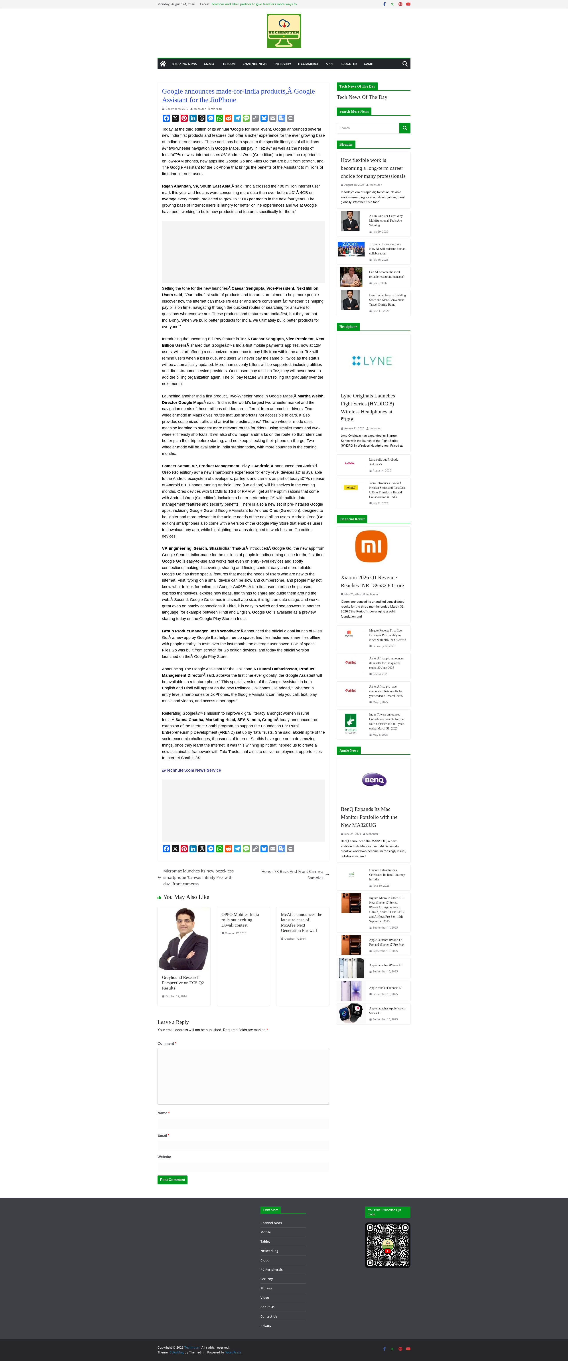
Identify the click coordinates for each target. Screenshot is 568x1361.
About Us (267, 1307)
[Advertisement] (243, 252)
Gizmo (209, 64)
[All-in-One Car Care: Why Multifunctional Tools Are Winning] (351, 223)
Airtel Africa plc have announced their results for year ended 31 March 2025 (386, 691)
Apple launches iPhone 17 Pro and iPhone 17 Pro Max (386, 942)
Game (368, 64)
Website (164, 1157)
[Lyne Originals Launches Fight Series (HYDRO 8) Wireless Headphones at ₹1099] (373, 361)
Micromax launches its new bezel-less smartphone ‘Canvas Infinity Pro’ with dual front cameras (198, 877)
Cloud (264, 1260)
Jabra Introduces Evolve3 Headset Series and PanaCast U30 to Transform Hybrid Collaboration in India (387, 490)
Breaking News (184, 64)
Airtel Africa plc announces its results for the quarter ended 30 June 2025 (386, 663)
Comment (167, 1043)
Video (264, 1297)
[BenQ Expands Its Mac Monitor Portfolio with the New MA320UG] (373, 779)
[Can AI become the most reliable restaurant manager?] (351, 277)
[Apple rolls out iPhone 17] (351, 991)
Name (164, 1113)
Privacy (265, 1326)
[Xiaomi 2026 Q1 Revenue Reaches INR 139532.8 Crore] (373, 548)
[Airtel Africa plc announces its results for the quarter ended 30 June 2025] (351, 666)
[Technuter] (163, 64)
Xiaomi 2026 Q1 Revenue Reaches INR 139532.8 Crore (372, 581)
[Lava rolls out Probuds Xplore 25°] (351, 465)
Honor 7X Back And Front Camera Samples (292, 874)
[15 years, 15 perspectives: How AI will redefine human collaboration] (351, 251)
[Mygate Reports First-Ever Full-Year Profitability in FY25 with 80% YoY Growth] (351, 638)
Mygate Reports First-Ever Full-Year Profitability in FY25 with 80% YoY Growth (387, 635)
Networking (269, 1251)
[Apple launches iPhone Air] (351, 968)
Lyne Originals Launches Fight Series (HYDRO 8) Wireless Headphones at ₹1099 (368, 407)
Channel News (255, 64)
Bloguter (349, 64)
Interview (282, 64)
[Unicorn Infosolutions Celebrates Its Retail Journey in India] (351, 877)
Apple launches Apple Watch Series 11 (387, 1011)
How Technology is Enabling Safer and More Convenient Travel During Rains (387, 300)
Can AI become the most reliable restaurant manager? (386, 274)
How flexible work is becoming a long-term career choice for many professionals (373, 168)
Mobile (265, 1232)
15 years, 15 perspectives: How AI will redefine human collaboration (387, 248)
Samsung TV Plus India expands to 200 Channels (247, 4)
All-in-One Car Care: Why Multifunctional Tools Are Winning (386, 220)
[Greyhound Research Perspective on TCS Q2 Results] (184, 910)
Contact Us (268, 1316)
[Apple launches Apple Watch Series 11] (351, 1013)
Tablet (265, 1241)
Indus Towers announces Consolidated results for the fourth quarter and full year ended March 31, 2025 (386, 721)
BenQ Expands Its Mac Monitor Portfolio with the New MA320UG (369, 817)
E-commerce (308, 64)
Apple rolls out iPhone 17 (385, 987)
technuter (200, 109)
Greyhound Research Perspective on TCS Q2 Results (183, 982)
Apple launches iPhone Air (386, 965)
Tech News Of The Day (362, 97)
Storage (266, 1288)
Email (163, 1135)
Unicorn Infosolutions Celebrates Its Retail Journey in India (387, 874)
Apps (329, 64)
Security (266, 1279)
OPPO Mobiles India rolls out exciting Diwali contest (240, 919)
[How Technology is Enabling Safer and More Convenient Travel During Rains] (351, 303)
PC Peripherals (271, 1269)
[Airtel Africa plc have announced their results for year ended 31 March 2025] (351, 694)
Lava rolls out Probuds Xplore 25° (383, 462)
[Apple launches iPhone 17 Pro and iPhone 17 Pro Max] (351, 945)
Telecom (228, 64)
